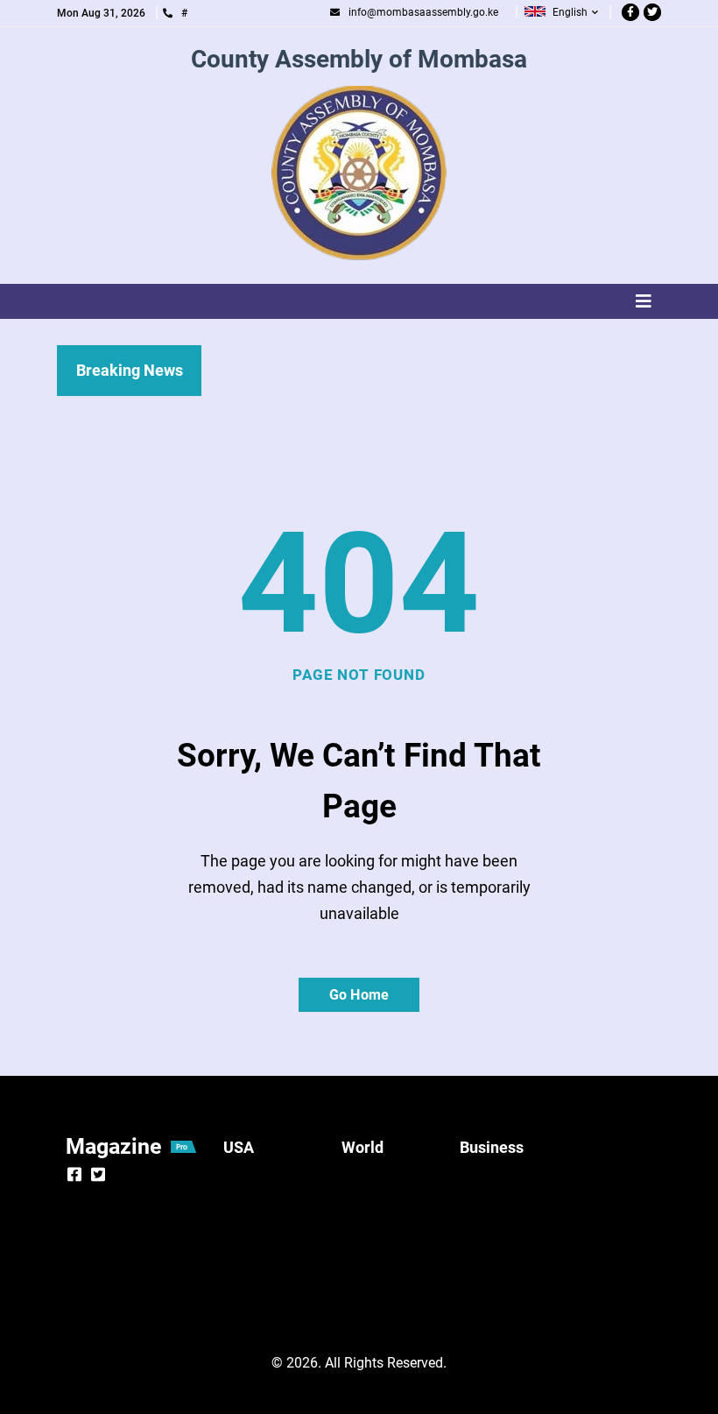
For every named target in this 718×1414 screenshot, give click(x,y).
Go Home (359, 994)
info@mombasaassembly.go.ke (423, 12)
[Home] (359, 173)
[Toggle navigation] (359, 301)
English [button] (570, 12)
